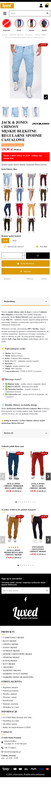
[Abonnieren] (47, 590)
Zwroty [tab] (44, 278)
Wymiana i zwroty (10, 697)
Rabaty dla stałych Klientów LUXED (17, 727)
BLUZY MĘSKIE (10, 641)
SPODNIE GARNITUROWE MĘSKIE (17, 654)
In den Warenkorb (27, 263)
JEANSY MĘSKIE (10, 647)
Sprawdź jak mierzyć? (15, 246)
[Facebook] (25, 599)
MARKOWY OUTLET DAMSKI (15, 673)
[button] (16, 501)
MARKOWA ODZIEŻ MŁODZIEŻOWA (18, 677)
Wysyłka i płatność (10, 694)
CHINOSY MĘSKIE (11, 644)
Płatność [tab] (30, 278)
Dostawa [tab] (7, 278)
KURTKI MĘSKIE (10, 660)
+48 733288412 (10, 747)
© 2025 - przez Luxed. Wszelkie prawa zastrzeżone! (25, 774)
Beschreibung (9, 301)
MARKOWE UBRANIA (12, 670)
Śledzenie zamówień (10, 704)
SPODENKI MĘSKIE (11, 657)
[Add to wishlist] (38, 255)
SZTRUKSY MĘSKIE (11, 650)
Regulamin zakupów (10, 687)
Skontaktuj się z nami (11, 707)
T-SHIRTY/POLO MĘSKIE (13, 637)
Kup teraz (27, 271)
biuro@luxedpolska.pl (12, 751)
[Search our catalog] (47, 13)
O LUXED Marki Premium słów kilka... (18, 717)
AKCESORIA (8, 667)
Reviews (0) (8, 433)
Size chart (43, 246)
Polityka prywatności (11, 690)
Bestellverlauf (8, 700)
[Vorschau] (7, 459)
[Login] (41, 5)
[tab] (18, 277)
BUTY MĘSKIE (9, 664)
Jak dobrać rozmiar (10, 724)
